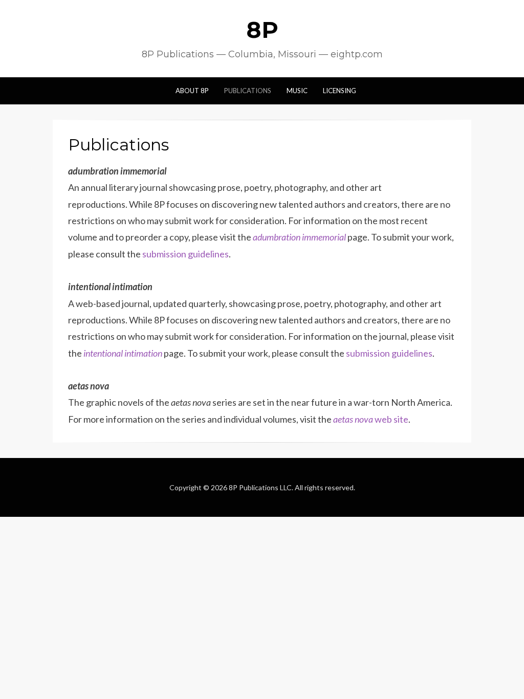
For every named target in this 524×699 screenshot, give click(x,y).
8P (262, 29)
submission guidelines (185, 253)
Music (297, 90)
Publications (247, 90)
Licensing (339, 90)
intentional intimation (122, 353)
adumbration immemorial (299, 237)
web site (390, 419)
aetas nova (353, 419)
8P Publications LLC (260, 487)
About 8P (192, 90)
